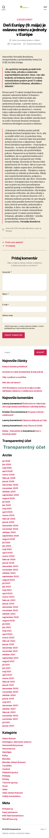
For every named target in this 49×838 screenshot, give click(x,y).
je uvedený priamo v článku (29, 40)
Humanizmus (8, 748)
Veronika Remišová (26, 228)
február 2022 (8, 641)
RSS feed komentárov (13, 815)
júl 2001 (6, 722)
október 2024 (9, 532)
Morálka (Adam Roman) (14, 762)
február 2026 (8, 478)
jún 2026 (6, 464)
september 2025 (10, 495)
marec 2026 (8, 474)
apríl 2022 (7, 634)
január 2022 (8, 644)
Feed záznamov (10, 812)
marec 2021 (8, 678)
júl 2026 (6, 461)
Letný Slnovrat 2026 (32, 425)
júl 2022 (6, 624)
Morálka (6, 759)
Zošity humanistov (11, 796)
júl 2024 (6, 542)
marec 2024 (8, 556)
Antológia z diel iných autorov (16, 742)
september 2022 (10, 617)
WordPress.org (9, 819)
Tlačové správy (24, 19)
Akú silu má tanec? (11, 382)
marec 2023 (8, 597)
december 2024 (10, 525)
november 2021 (10, 651)
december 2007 (10, 705)
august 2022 (8, 620)
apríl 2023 (7, 593)
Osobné (6, 769)
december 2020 (10, 688)
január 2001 (8, 726)
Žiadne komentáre (34, 44)
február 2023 (8, 600)
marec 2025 (8, 515)
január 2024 (8, 563)
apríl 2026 (7, 471)
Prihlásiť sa (7, 809)
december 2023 (10, 566)
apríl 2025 (7, 512)
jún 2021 (6, 668)
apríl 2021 (7, 675)
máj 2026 (7, 468)
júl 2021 (6, 665)
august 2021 (8, 661)
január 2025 (8, 522)
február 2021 (8, 681)
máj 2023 (7, 590)
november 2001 (10, 719)
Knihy (5, 755)
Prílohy (5, 779)
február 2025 (8, 519)
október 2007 (9, 709)
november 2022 (10, 610)
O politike (7, 765)
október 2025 (9, 491)
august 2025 (8, 498)
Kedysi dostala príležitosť (14, 366)
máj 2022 (7, 631)
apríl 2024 (7, 553)
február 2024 (8, 559)
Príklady (6, 776)
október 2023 (9, 573)
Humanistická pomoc (12, 745)
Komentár (7, 272)
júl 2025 (6, 502)
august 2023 (8, 580)
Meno (5, 294)
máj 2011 (6, 702)
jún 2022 (6, 627)
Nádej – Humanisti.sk (12, 431)
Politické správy (10, 772)
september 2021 (10, 658)
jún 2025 (6, 505)
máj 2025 (7, 508)
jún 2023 (6, 586)
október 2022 (8, 614)
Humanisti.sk (15, 829)
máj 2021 (6, 671)
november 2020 (10, 692)
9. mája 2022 (16, 44)
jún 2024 (6, 546)
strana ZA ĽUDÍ (11, 228)
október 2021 (8, 654)
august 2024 (8, 539)
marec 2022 (8, 637)
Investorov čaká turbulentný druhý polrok (22, 372)
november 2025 (10, 488)
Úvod (5, 786)
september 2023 (10, 576)
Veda (4, 789)
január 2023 (8, 603)
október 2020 (9, 695)
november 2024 (10, 529)
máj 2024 (7, 549)
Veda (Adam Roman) (12, 793)
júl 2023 (6, 583)
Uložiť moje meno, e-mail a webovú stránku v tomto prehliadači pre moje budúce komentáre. (24, 327)
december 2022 (10, 607)
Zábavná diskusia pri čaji (34, 420)
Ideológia (7, 752)
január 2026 (8, 481)
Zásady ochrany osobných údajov (16, 833)
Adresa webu (7, 315)
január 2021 (8, 685)
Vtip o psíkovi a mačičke (14, 377)
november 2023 (10, 569)
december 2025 (10, 485)
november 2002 (10, 715)
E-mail (5, 305)
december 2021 (10, 648)
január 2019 (8, 698)
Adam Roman (8, 738)
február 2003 (9, 712)
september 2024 (10, 536)
